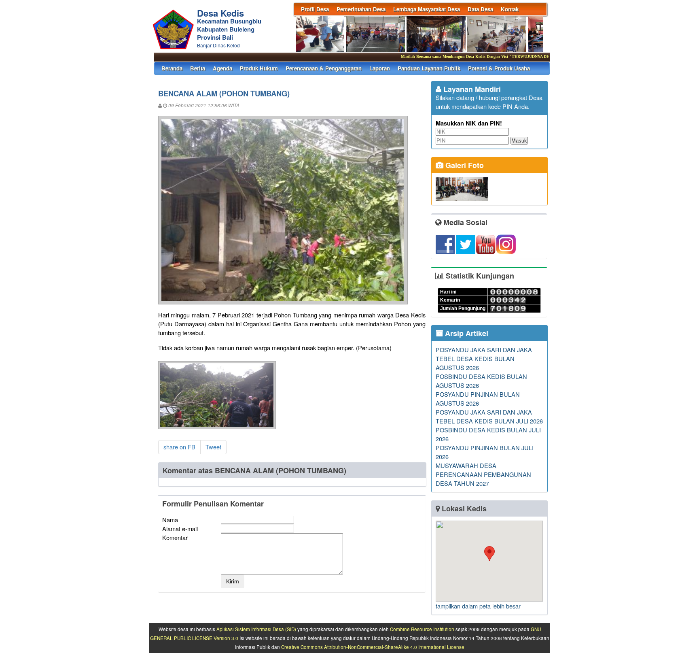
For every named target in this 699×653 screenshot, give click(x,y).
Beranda (171, 68)
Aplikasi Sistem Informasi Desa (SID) (256, 629)
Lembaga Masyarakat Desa (426, 9)
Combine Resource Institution (422, 629)
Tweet (213, 446)
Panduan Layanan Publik (429, 68)
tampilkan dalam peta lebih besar (478, 606)
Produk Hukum (259, 68)
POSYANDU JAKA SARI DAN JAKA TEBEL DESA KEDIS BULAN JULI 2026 (489, 416)
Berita (197, 68)
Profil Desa (315, 9)
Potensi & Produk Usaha (499, 68)
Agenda (222, 68)
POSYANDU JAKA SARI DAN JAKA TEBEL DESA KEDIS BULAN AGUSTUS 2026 (484, 358)
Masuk (519, 141)
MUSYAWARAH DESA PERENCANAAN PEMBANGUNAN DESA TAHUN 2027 (483, 474)
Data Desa (480, 9)
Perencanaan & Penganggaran (324, 68)
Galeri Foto (463, 165)
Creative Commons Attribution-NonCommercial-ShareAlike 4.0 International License (372, 647)
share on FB (179, 446)
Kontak (510, 9)
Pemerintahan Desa (361, 9)
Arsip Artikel (465, 333)
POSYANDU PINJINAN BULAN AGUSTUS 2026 (478, 398)
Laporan (379, 68)
